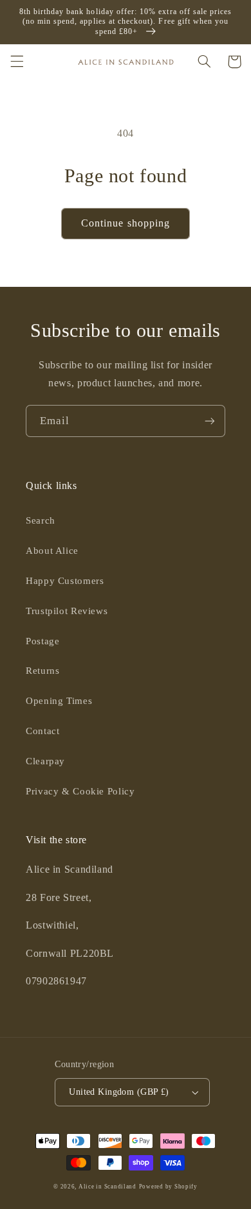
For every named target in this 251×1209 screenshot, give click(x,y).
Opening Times (59, 701)
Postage (42, 641)
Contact (42, 731)
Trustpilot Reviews (66, 611)
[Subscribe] (210, 420)
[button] (17, 61)
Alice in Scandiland (107, 1186)
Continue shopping (125, 223)
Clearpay (45, 761)
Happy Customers (65, 581)
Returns (42, 670)
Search (40, 520)
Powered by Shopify (168, 1186)
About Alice (52, 550)
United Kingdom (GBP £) (119, 1092)
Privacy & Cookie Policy (80, 791)
